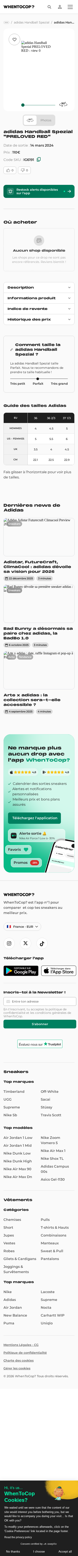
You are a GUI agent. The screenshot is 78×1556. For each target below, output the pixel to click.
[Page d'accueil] (18, 7)
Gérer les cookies (16, 1368)
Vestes (9, 1243)
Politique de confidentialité (25, 1353)
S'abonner (40, 1024)
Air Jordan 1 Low (17, 1138)
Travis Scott (51, 1115)
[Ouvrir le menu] (70, 7)
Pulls (45, 1220)
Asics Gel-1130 (53, 1179)
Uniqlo (47, 1323)
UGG (7, 1099)
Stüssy (46, 1107)
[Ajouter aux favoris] (14, 39)
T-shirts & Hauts (55, 1227)
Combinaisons (53, 1235)
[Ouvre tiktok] (42, 943)
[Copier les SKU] (38, 160)
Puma (8, 1323)
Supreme (11, 1107)
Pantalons (50, 1259)
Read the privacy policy (18, 1537)
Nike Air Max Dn (17, 1177)
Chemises (12, 1220)
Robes (9, 1251)
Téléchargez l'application (34, 818)
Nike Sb (10, 1115)
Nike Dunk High (17, 1161)
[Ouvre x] (25, 943)
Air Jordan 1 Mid (17, 1145)
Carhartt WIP (53, 1315)
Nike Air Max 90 (17, 1169)
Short (8, 1227)
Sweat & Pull (52, 1251)
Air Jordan (12, 1307)
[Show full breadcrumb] (6, 22)
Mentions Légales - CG (21, 1345)
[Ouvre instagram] (9, 943)
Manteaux (50, 1243)
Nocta (46, 1307)
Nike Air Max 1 (53, 1151)
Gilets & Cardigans (19, 1259)
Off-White (49, 1092)
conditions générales (51, 1013)
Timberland (13, 1092)
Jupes (8, 1235)
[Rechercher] (49, 7)
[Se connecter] (59, 7)
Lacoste (48, 1292)
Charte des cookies (18, 1360)
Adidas (9, 1300)
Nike (7, 1292)
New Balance (15, 1315)
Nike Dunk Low (17, 1153)
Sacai (45, 1099)
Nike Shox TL (52, 1159)
